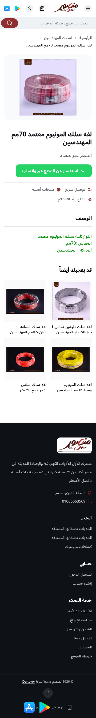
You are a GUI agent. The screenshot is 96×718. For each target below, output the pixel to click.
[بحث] (9, 23)
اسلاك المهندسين (58, 38)
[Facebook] (48, 693)
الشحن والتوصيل (79, 629)
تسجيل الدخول (80, 574)
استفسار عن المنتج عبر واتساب (50, 170)
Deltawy (28, 681)
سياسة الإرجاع (81, 620)
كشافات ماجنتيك (78, 547)
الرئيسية (85, 38)
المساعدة (85, 647)
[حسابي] (42, 8)
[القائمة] (88, 8)
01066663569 (73, 501)
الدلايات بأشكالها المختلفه (71, 529)
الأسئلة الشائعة (80, 611)
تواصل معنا (83, 638)
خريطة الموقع (81, 656)
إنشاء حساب (82, 583)
